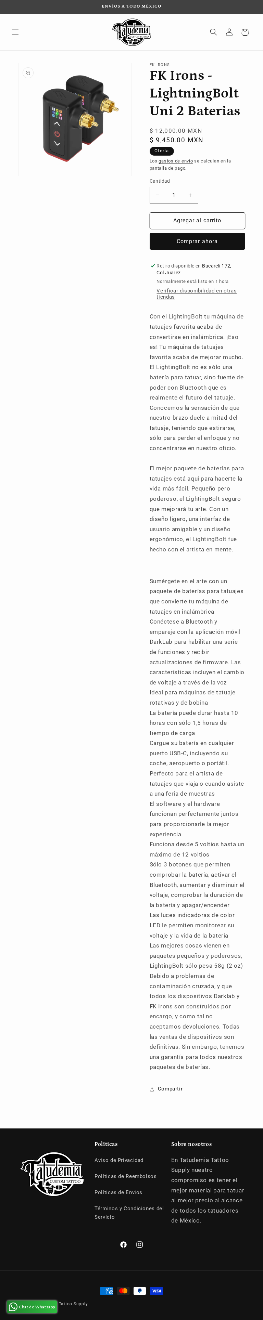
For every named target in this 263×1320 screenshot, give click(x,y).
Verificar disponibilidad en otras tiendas (196, 294)
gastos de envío (176, 161)
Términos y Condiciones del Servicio (129, 1212)
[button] (15, 32)
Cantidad (160, 181)
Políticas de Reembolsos (126, 1176)
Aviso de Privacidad (119, 1160)
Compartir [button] (170, 1089)
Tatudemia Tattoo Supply (61, 1304)
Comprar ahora (197, 241)
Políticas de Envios (118, 1192)
